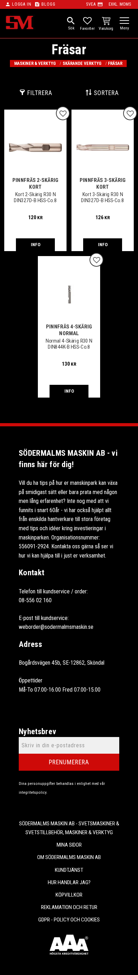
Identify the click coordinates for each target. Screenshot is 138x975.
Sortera (106, 92)
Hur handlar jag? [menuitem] (69, 882)
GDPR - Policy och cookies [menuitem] (69, 919)
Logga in (21, 4)
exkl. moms (120, 4)
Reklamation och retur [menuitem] (69, 907)
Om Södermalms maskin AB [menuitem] (69, 857)
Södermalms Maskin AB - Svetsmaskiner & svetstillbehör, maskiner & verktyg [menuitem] (69, 828)
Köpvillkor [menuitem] (69, 895)
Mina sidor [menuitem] (69, 845)
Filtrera (39, 92)
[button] (124, 21)
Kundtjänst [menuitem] (69, 870)
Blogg (48, 4)
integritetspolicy (32, 792)
